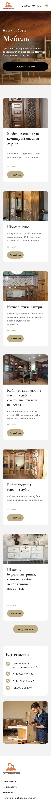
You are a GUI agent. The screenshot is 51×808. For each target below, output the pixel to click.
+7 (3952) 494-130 (31, 5)
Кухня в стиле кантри (24, 306)
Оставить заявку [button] (25, 66)
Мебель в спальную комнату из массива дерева (23, 138)
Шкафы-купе (18, 226)
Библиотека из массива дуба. (19, 487)
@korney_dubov (22, 687)
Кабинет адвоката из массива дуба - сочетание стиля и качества (24, 397)
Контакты (8, 792)
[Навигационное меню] (46, 6)
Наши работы (10, 786)
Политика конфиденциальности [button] (20, 797)
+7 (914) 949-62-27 (23, 680)
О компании (9, 781)
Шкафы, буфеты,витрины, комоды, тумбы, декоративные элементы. (21, 579)
